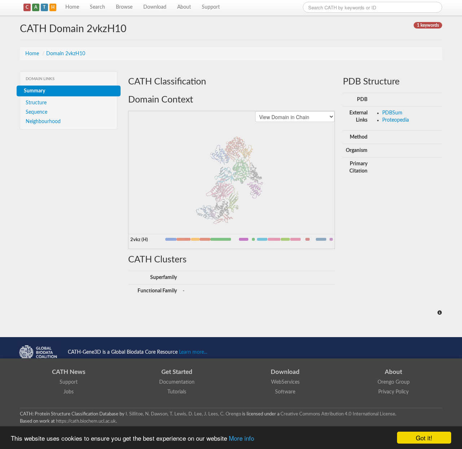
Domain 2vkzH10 (65, 53)
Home (72, 7)
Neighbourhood (43, 121)
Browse (124, 7)
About (184, 7)
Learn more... (193, 352)
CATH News (68, 372)
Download (154, 7)
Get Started (176, 372)
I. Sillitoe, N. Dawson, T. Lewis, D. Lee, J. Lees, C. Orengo (183, 414)
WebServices (285, 382)
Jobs (69, 391)
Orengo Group (394, 382)
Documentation (177, 382)
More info (241, 438)
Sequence (36, 112)
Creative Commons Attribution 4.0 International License (337, 414)
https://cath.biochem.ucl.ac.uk (86, 421)
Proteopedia (395, 120)
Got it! (424, 437)
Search (97, 7)
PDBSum (392, 112)
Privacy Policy (393, 391)
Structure (36, 102)
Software (285, 391)
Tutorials (176, 391)
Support (211, 7)
